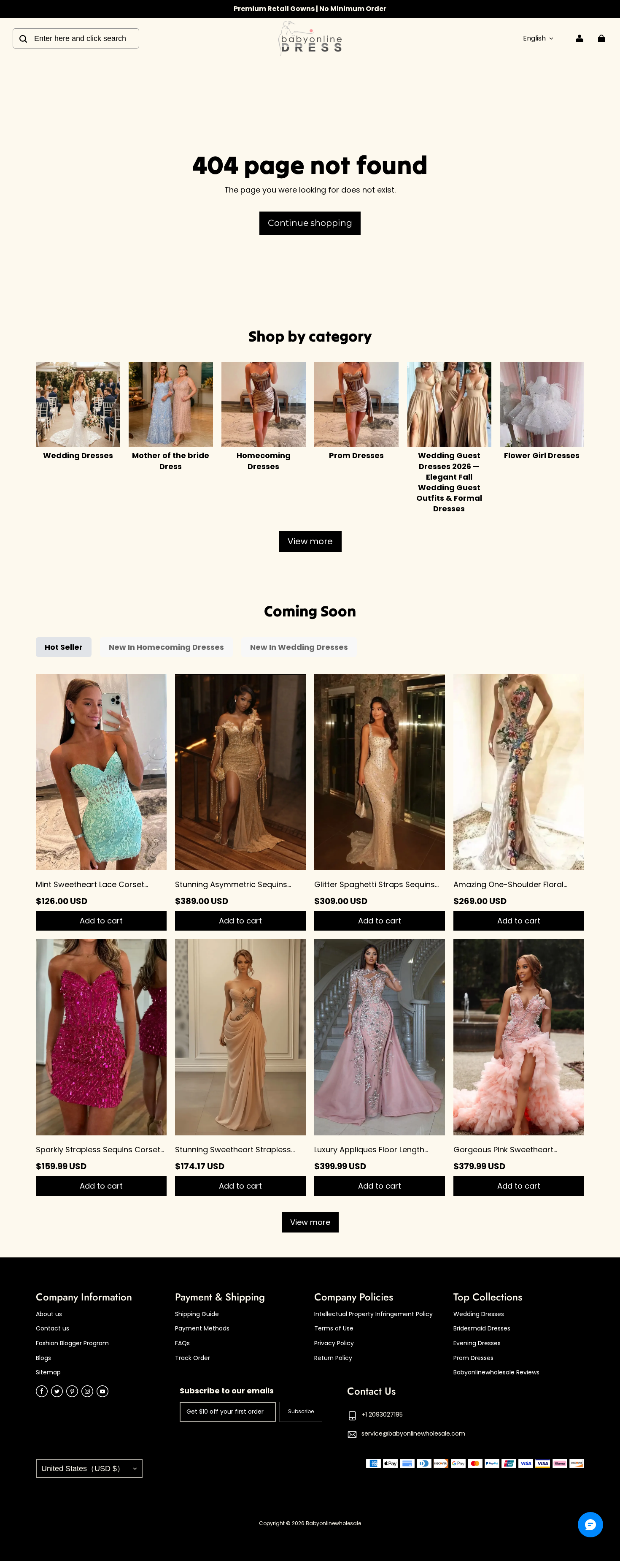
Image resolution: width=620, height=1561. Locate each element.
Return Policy (333, 1358)
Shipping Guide (197, 1314)
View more (310, 541)
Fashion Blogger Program (72, 1343)
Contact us (52, 1329)
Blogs (43, 1358)
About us (49, 1314)
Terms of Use (333, 1329)
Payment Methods (202, 1329)
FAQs (182, 1343)
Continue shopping (310, 222)
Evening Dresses (477, 1343)
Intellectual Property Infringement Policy (373, 1314)
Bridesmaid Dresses (481, 1329)
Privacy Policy (334, 1343)
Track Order (192, 1358)
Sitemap (48, 1372)
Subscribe (301, 1411)
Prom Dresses (473, 1358)
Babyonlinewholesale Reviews (496, 1372)
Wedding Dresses (478, 1314)
